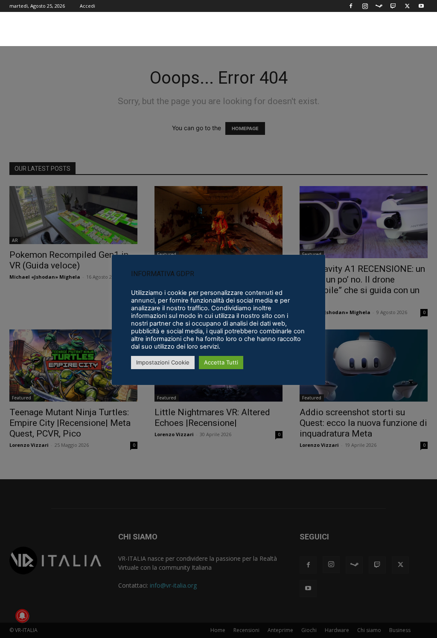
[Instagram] (364, 6)
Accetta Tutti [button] (221, 362)
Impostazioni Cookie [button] (162, 362)
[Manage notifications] (22, 616)
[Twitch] (393, 6)
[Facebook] (350, 6)
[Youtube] (421, 6)
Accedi (87, 6)
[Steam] (379, 6)
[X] (407, 6)
